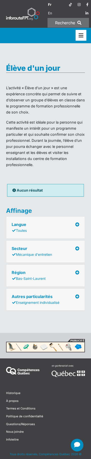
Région (29, 275)
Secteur (32, 251)
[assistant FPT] (77, 445)
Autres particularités (35, 299)
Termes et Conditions (20, 408)
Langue (19, 227)
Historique (13, 393)
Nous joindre (15, 431)
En (50, 13)
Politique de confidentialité (24, 416)
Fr (50, 5)
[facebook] (87, 4)
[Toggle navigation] (81, 35)
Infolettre (12, 439)
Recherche (65, 22)
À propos (12, 401)
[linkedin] (87, 13)
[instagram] (79, 4)
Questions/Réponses (20, 424)
